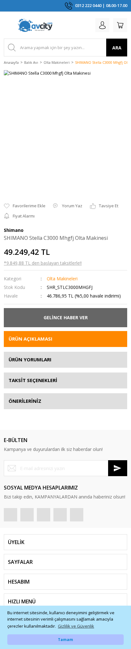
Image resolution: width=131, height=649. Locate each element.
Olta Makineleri (62, 279)
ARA (116, 48)
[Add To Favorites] (24, 206)
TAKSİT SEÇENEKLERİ (33, 380)
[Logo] (35, 25)
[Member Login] (102, 25)
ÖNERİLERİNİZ (25, 401)
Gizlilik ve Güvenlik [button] (76, 626)
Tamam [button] (65, 639)
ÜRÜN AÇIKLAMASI (30, 339)
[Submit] (117, 468)
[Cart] (120, 25)
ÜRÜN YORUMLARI (30, 359)
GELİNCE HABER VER (66, 317)
